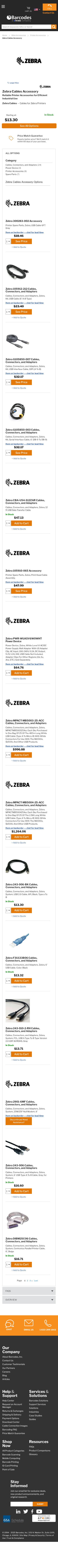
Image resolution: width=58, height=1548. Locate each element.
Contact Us (48, 12)
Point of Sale (8, 1469)
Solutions (33, 1408)
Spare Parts (11, 174)
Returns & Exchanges (12, 1411)
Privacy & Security (37, 1535)
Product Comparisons (39, 1450)
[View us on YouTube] (39, 1513)
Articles (6, 1379)
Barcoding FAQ (9, 1429)
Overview (11, 1300)
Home (4, 35)
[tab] (29, 152)
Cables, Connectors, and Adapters (21, 165)
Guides (32, 1419)
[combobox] (29, 27)
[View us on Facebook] (32, 1513)
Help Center (8, 1400)
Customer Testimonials (13, 1364)
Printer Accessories (38, 35)
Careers (6, 1372)
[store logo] (19, 18)
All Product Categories (13, 1450)
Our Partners (8, 1368)
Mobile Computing (11, 1458)
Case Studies (35, 1415)
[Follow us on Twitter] (25, 1513)
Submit (40, 1504)
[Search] (53, 27)
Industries (34, 1412)
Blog (4, 1375)
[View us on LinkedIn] (18, 1513)
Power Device (12, 168)
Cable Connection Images (15, 1425)
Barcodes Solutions (38, 1400)
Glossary (33, 1454)
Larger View (14, 83)
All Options (13, 153)
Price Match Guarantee (13, 1433)
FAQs (8, 1291)
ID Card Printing (10, 1465)
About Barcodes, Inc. (12, 1357)
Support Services (37, 1404)
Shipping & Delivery (11, 1414)
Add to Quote (19, 247)
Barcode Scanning (11, 1454)
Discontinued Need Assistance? (19, 1121)
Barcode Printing (10, 1462)
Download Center (10, 1422)
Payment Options (10, 1418)
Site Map (23, 1535)
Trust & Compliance (15, 1538)
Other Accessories (18, 35)
